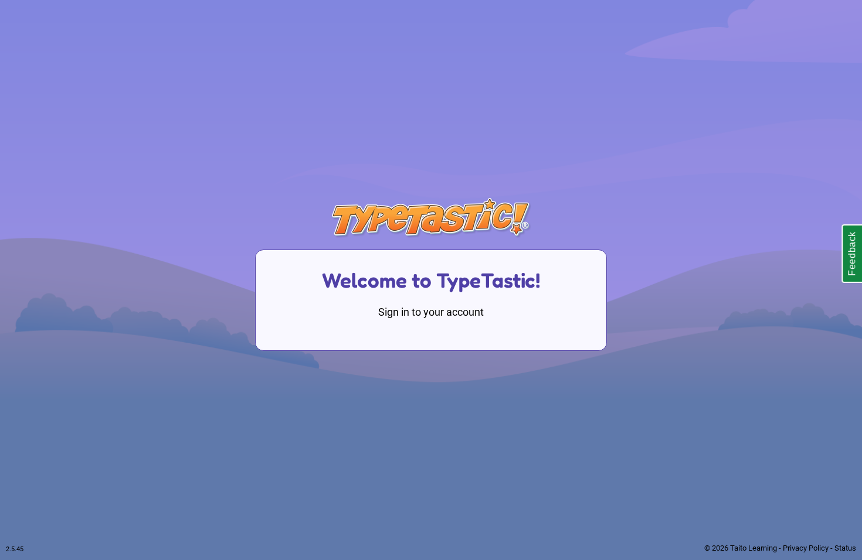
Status (845, 548)
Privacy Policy (806, 548)
